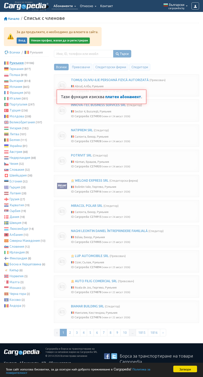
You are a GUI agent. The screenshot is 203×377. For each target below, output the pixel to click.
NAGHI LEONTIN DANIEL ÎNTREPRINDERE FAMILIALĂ (109, 231)
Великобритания (22, 122)
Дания (14, 217)
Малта (15, 282)
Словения (17, 246)
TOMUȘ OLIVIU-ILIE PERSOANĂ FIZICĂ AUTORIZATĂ (110, 80)
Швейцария (18, 175)
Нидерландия (20, 157)
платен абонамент (123, 96)
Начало (13, 18)
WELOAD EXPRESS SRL (91, 180)
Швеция (15, 222)
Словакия (17, 169)
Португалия (18, 104)
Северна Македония (25, 240)
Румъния (17, 63)
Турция (15, 110)
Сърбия (15, 211)
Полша (15, 75)
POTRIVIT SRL (81, 155)
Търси (124, 54)
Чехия (14, 163)
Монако (15, 288)
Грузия (14, 199)
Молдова (17, 116)
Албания (16, 234)
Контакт (106, 6)
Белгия (15, 140)
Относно (87, 6)
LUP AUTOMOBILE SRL (91, 256)
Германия (17, 69)
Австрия (16, 151)
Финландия (18, 258)
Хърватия (17, 205)
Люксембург (19, 228)
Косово (15, 299)
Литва (14, 134)
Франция (16, 92)
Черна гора (18, 293)
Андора (15, 305)
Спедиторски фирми (110, 67)
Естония (16, 181)
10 (125, 332)
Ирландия (17, 252)
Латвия (15, 193)
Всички (14, 52)
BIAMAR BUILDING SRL (87, 306)
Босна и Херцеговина (25, 264)
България (16, 80)
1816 (154, 332)
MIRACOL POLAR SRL (87, 205)
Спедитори (139, 67)
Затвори (185, 368)
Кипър (14, 270)
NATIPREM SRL (82, 130)
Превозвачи (81, 67)
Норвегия (17, 276)
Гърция (15, 187)
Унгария (15, 128)
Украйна (16, 146)
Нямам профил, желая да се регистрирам (59, 40)
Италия (15, 98)
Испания (16, 86)
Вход (21, 40)
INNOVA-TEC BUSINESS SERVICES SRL (98, 105)
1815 (142, 332)
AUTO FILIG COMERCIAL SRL (95, 281)
